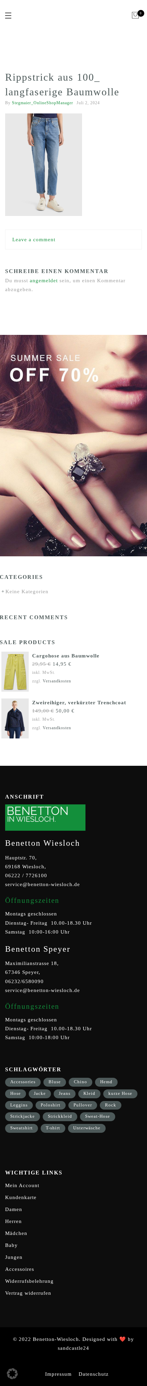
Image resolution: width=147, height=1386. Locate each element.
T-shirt (53, 1127)
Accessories (23, 1081)
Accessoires (19, 1269)
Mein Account (22, 1185)
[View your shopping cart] (135, 15)
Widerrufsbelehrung (29, 1281)
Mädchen (16, 1233)
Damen (13, 1209)
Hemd (106, 1081)
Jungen (14, 1257)
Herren (13, 1221)
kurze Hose (120, 1093)
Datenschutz (94, 1374)
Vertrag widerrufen (28, 1293)
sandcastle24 (73, 1348)
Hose (15, 1093)
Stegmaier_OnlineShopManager (42, 102)
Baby (11, 1245)
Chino (80, 1081)
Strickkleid (60, 1116)
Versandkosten (57, 681)
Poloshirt (51, 1105)
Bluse (55, 1081)
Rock (110, 1105)
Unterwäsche (87, 1127)
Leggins (19, 1105)
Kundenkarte (21, 1197)
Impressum (58, 1374)
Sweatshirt (21, 1127)
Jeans (64, 1093)
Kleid (89, 1093)
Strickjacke (22, 1116)
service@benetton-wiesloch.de (42, 884)
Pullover (83, 1105)
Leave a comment (33, 239)
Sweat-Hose (97, 1116)
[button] (12, 1373)
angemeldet (44, 280)
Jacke (40, 1093)
